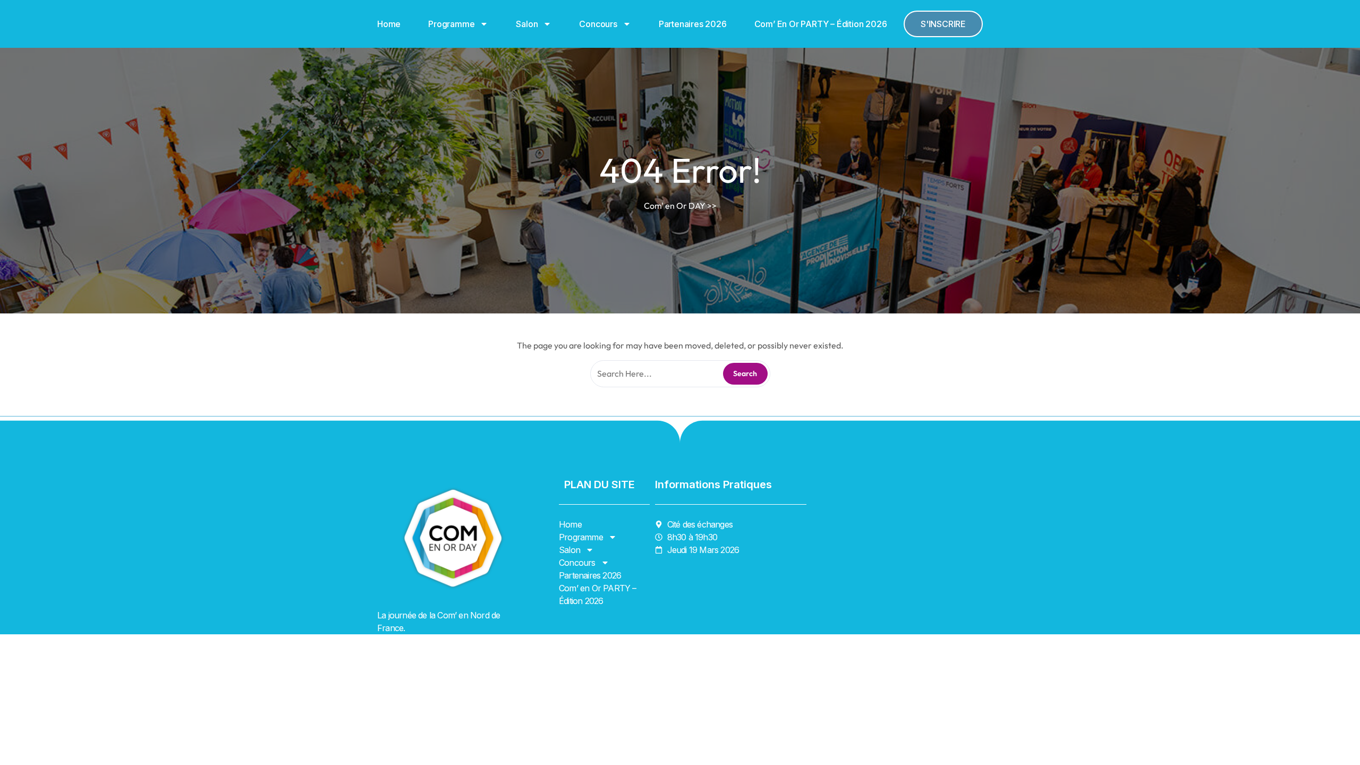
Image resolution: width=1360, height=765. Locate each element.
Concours (598, 24)
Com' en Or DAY (675, 205)
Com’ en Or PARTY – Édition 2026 (820, 24)
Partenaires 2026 (693, 24)
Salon (527, 24)
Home (389, 24)
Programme (451, 24)
